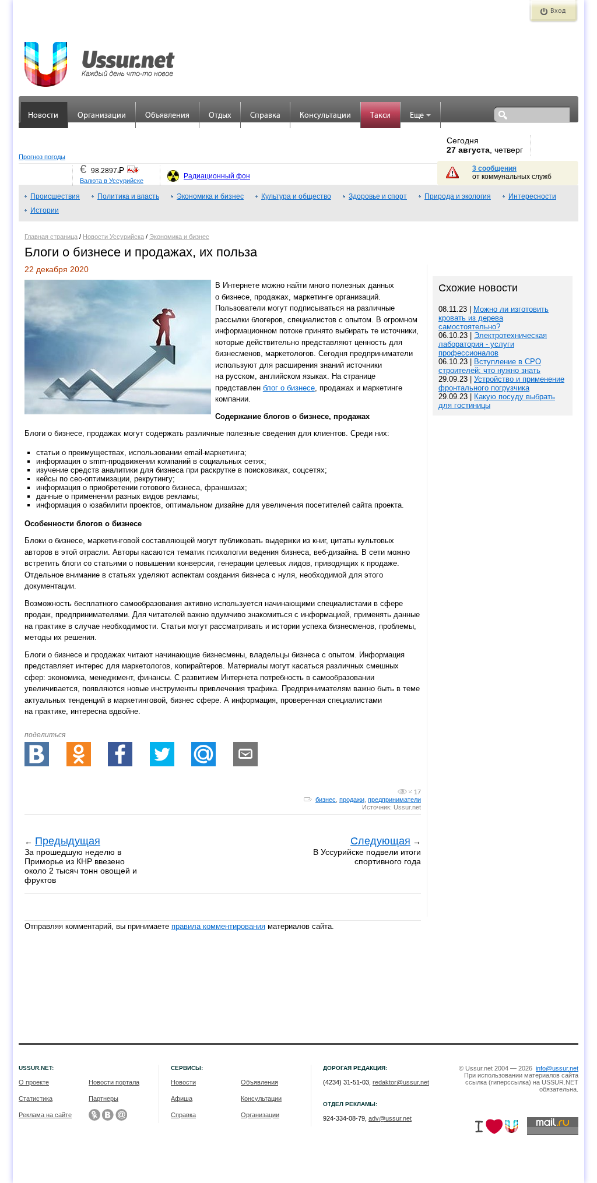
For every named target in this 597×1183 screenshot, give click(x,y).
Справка (265, 115)
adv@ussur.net (390, 1118)
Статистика (35, 1098)
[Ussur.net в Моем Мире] (121, 1115)
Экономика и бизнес (210, 196)
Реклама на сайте (45, 1114)
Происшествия (55, 196)
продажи (351, 799)
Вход (558, 11)
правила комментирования (218, 926)
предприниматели (394, 799)
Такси (380, 115)
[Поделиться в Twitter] (162, 754)
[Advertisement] (503, 802)
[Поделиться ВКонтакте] (36, 754)
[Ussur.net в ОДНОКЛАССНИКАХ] (94, 1115)
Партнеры (103, 1098)
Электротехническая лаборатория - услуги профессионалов (492, 344)
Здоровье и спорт (378, 196)
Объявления (167, 115)
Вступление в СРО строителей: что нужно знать (489, 366)
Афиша (181, 1098)
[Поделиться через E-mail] (245, 754)
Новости (43, 115)
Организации (102, 115)
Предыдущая (67, 841)
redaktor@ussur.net (401, 1082)
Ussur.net (407, 807)
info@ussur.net (557, 1068)
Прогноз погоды (42, 156)
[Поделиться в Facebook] (120, 754)
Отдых (220, 115)
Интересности (532, 196)
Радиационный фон (217, 176)
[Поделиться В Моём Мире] (203, 754)
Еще (417, 115)
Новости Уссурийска (113, 236)
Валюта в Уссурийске (111, 180)
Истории (44, 210)
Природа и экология (457, 196)
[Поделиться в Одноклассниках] (78, 754)
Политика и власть (128, 196)
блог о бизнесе (289, 387)
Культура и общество (296, 196)
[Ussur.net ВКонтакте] (108, 1115)
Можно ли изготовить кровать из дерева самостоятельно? (493, 318)
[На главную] (100, 58)
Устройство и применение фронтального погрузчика (501, 383)
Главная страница (51, 236)
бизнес (325, 799)
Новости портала (114, 1082)
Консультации (325, 115)
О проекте (34, 1082)
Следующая (380, 841)
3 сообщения (494, 168)
